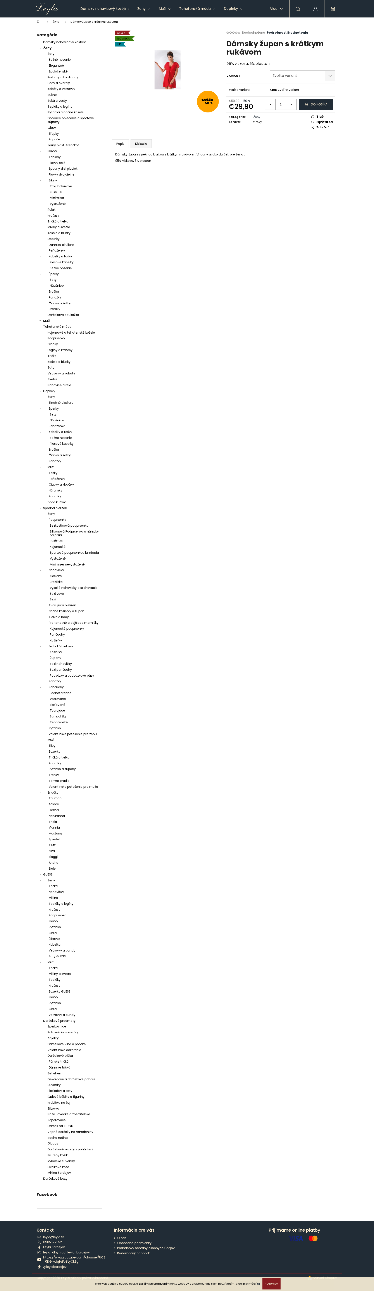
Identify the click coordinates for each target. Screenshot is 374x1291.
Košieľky (56, 640)
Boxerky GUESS (60, 991)
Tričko (52, 356)
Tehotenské (59, 722)
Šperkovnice (57, 1026)
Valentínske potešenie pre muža (73, 786)
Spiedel (54, 839)
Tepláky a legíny (60, 106)
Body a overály (59, 83)
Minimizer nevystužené (67, 564)
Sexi (53, 599)
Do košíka (319, 104)
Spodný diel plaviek (63, 168)
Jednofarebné (60, 693)
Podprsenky (56, 338)
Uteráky (54, 309)
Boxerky (54, 751)
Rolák (51, 209)
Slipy (52, 745)
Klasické (56, 576)
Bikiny (53, 180)
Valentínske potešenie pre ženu (73, 734)
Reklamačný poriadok (133, 1253)
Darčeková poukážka (63, 315)
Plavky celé (57, 163)
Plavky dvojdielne (61, 174)
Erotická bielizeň (61, 646)
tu (258, 1284)
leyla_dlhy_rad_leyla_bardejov (66, 1252)
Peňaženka (57, 426)
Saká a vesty (57, 100)
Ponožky (55, 297)
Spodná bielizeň (55, 508)
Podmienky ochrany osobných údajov (146, 1248)
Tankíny (55, 157)
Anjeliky (53, 1038)
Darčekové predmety (59, 1021)
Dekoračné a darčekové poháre (71, 1079)
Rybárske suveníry (61, 1161)
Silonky (53, 344)
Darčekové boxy (55, 1178)
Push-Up (56, 541)
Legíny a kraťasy (60, 350)
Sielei (52, 868)
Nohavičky (56, 570)
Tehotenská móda (57, 326)
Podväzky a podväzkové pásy (72, 675)
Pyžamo (55, 728)
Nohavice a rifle (59, 385)
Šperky (54, 274)
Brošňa (54, 291)
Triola (53, 822)
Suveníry (54, 1085)
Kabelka (54, 944)
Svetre (52, 379)
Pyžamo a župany (62, 769)
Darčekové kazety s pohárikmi (70, 1149)
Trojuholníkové (61, 186)
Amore (54, 804)
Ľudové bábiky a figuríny (66, 1097)
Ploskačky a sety (60, 1091)
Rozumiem (271, 1284)
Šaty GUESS (57, 956)
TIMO (53, 845)
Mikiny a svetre (59, 227)
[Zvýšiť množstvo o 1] (291, 104)
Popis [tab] (120, 143)
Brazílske (56, 582)
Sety (53, 280)
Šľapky (54, 133)
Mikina (53, 898)
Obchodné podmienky (134, 1243)
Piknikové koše (58, 1167)
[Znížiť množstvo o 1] (270, 104)
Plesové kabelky (62, 262)
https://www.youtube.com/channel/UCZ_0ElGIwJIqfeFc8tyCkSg (74, 1259)
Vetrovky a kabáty (61, 373)
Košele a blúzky (59, 233)
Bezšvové (57, 593)
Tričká (53, 886)
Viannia (54, 827)
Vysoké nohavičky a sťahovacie (74, 588)
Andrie (53, 862)
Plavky (52, 151)
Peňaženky (57, 250)
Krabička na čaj (59, 1102)
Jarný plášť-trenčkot (63, 145)
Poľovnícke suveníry (63, 1032)
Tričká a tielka (58, 221)
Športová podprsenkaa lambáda (74, 552)
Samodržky (58, 716)
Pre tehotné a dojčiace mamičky (73, 623)
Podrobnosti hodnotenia (287, 33)
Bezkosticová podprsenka (69, 525)
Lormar (54, 810)
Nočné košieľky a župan (66, 611)
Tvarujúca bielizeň (62, 605)
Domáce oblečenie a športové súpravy (71, 120)
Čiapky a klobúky (61, 484)
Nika (52, 851)
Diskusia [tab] (141, 143)
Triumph (55, 798)
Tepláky (54, 979)
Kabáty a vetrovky (61, 89)
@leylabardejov (55, 1267)
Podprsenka (57, 915)
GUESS (48, 874)
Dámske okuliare (61, 245)
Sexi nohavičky (61, 664)
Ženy (47, 48)
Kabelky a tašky (60, 256)
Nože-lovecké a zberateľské (69, 1114)
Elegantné (56, 65)
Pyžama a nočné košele (66, 112)
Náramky (55, 490)
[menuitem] (104, 8)
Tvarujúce (57, 710)
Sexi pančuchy (61, 669)
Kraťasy (53, 215)
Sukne (52, 95)
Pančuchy (57, 634)
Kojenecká (57, 547)
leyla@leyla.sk (53, 1237)
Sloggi (53, 857)
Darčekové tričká (60, 1055)
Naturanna (57, 816)
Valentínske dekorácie (64, 1050)
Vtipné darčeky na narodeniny (70, 1132)
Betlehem (55, 1073)
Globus (53, 1143)
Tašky (53, 473)
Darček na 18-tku (60, 1126)
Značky (53, 792)
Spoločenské (58, 71)
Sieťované (57, 705)
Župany (55, 658)
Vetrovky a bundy (62, 950)
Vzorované (58, 699)
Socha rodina (58, 1138)
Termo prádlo (59, 781)
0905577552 (52, 1242)
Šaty (51, 54)
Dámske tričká (59, 1067)
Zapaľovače (57, 1120)
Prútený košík (58, 1155)
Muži (46, 321)
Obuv (52, 128)
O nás (121, 1238)
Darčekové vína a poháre (67, 1044)
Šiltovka (54, 939)
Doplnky (54, 239)
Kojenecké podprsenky (67, 628)
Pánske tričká (59, 1061)
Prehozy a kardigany (63, 77)
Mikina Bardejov (59, 1172)
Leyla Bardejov (54, 1247)
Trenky (54, 775)
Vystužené (58, 204)
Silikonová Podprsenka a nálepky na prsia (74, 533)
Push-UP (56, 192)
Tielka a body (59, 617)
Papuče (54, 139)
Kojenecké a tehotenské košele (71, 332)
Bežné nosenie (60, 59)
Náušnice (57, 285)
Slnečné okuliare (61, 402)
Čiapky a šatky (60, 303)
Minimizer (57, 198)
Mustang (55, 833)
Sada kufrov (57, 502)
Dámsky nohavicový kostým (64, 42)
